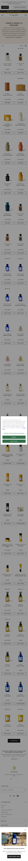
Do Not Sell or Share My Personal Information (14, 433)
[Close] (25, 830)
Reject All (14, 437)
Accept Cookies (14, 441)
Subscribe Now (14, 856)
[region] (14, 430)
